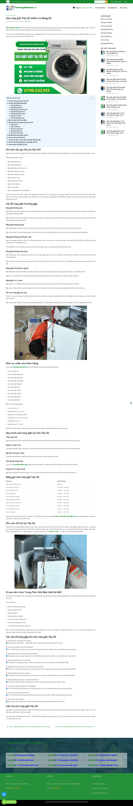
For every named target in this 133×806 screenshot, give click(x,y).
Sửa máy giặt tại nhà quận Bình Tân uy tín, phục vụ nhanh (115, 89)
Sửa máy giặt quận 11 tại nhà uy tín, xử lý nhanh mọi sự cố (115, 123)
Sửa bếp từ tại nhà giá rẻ (99, 793)
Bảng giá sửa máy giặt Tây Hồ (18, 135)
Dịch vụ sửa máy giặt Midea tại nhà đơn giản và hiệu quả (74, 727)
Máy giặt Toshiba (106, 22)
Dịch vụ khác (123, 8)
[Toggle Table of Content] (91, 98)
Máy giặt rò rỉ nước (16, 116)
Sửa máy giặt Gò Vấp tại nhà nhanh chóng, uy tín (116, 106)
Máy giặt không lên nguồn (18, 114)
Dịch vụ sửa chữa (88, 8)
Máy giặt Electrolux (107, 29)
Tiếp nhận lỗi (14, 124)
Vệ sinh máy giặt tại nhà (17, 118)
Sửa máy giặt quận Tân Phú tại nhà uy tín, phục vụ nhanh (116, 80)
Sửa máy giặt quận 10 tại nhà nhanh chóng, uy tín (115, 132)
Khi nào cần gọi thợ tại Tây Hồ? (18, 101)
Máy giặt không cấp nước (18, 111)
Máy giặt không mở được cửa (19, 109)
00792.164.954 (16, 788)
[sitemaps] (131, 403)
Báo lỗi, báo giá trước (17, 129)
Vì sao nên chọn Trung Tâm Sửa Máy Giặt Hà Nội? (25, 140)
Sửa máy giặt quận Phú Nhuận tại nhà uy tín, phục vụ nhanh (116, 71)
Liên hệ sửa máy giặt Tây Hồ (18, 144)
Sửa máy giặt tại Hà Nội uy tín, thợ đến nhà (115, 52)
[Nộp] (106, 1)
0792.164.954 (56, 788)
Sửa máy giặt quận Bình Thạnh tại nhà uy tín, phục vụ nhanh (116, 61)
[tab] (10, 749)
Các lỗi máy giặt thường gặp (18, 103)
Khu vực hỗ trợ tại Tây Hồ (17, 137)
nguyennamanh (26, 21)
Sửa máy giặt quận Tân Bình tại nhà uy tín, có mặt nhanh (116, 98)
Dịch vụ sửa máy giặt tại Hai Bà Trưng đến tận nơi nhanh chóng (29, 727)
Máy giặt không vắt (16, 105)
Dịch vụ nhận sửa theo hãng (18, 120)
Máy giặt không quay (17, 107)
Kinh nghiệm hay (113, 8)
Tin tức (125, 1)
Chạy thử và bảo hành (17, 133)
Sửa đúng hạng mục (16, 131)
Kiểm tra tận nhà (15, 127)
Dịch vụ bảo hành (100, 8)
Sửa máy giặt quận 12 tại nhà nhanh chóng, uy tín (115, 114)
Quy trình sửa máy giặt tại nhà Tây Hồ (21, 122)
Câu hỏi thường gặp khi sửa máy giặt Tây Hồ (23, 142)
